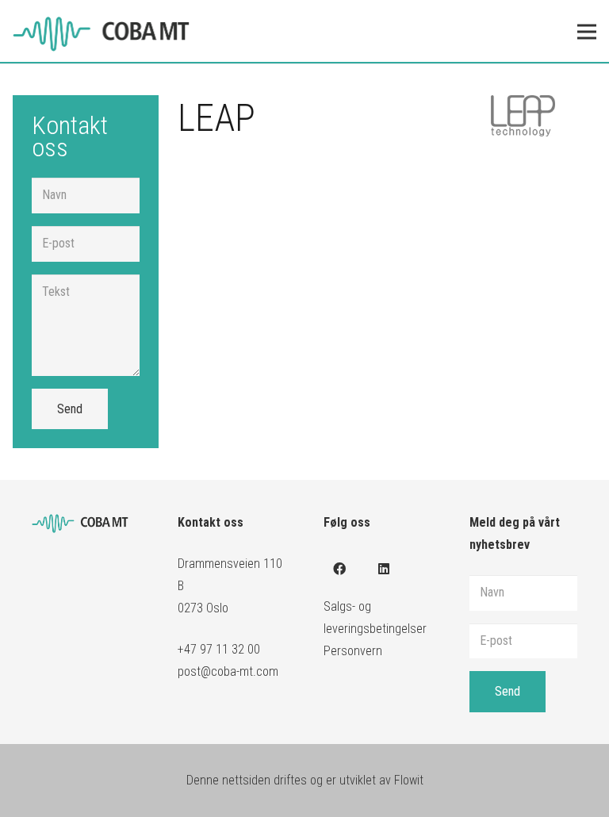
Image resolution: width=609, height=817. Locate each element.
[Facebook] (339, 569)
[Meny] (587, 32)
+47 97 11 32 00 (219, 649)
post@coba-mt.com (228, 671)
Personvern (353, 650)
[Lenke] (111, 32)
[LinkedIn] (384, 569)
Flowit (408, 780)
